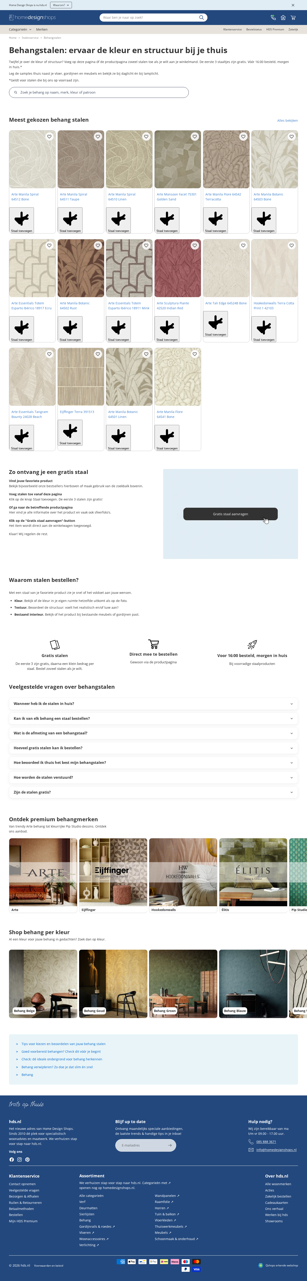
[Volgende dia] (51, 159)
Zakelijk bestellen (278, 1196)
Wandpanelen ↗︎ (167, 1196)
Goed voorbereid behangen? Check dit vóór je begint (61, 1051)
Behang (27, 1074)
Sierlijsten (86, 1214)
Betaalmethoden (21, 1209)
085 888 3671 (266, 1141)
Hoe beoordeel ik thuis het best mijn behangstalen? (60, 762)
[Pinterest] (27, 1159)
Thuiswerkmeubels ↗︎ (171, 1226)
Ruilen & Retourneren (25, 1202)
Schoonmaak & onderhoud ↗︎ (176, 1238)
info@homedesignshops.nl (276, 1149)
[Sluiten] (293, 5)
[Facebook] (11, 1159)
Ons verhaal (274, 1209)
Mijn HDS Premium (23, 1221)
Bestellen (16, 1215)
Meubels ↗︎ (163, 1232)
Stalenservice (30, 38)
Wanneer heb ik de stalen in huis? (44, 703)
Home (13, 38)
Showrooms (274, 1221)
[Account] (283, 17)
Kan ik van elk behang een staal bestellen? (52, 718)
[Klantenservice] (273, 17)
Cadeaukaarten (276, 1202)
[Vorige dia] (14, 159)
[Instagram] (19, 1159)
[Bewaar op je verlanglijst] (49, 136)
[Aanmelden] (170, 1145)
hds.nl (25, 1265)
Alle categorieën (91, 1196)
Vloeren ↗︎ (86, 1232)
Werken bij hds (276, 1215)
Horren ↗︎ (162, 1208)
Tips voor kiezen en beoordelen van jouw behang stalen (64, 1044)
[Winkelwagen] (293, 17)
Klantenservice (24, 1176)
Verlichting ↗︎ (89, 1245)
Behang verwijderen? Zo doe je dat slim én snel (57, 1067)
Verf (82, 1202)
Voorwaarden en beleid (48, 1266)
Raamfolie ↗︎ (164, 1202)
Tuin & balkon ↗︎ (167, 1214)
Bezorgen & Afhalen (24, 1196)
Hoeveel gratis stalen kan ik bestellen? (48, 747)
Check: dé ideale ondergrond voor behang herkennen (62, 1059)
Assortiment (92, 1175)
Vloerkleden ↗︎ (165, 1220)
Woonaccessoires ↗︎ (94, 1238)
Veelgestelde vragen (24, 1190)
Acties (269, 1190)
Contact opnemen (22, 1184)
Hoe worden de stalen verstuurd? (43, 777)
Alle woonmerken (278, 1184)
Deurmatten (88, 1208)
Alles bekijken (287, 120)
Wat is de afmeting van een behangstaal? (50, 733)
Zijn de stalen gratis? (32, 792)
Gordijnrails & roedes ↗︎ (97, 1226)
